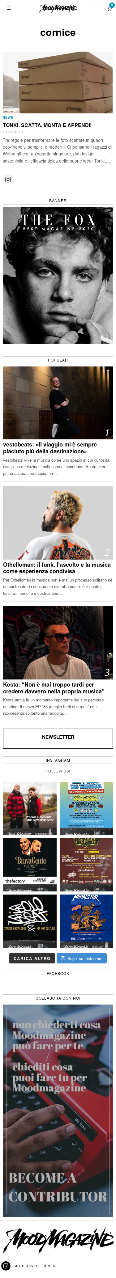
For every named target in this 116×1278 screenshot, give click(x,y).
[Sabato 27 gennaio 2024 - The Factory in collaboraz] (30, 865)
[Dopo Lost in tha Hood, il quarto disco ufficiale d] (30, 808)
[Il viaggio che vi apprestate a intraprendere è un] (86, 921)
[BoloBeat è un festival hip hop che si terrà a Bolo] (30, 921)
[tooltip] (8, 179)
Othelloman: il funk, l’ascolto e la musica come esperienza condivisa (57, 568)
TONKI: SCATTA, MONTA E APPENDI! (47, 125)
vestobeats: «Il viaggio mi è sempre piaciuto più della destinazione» (50, 448)
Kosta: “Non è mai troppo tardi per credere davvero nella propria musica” (54, 688)
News (8, 117)
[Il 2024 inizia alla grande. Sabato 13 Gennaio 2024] (86, 865)
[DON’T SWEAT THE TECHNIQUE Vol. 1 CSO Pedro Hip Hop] (86, 808)
